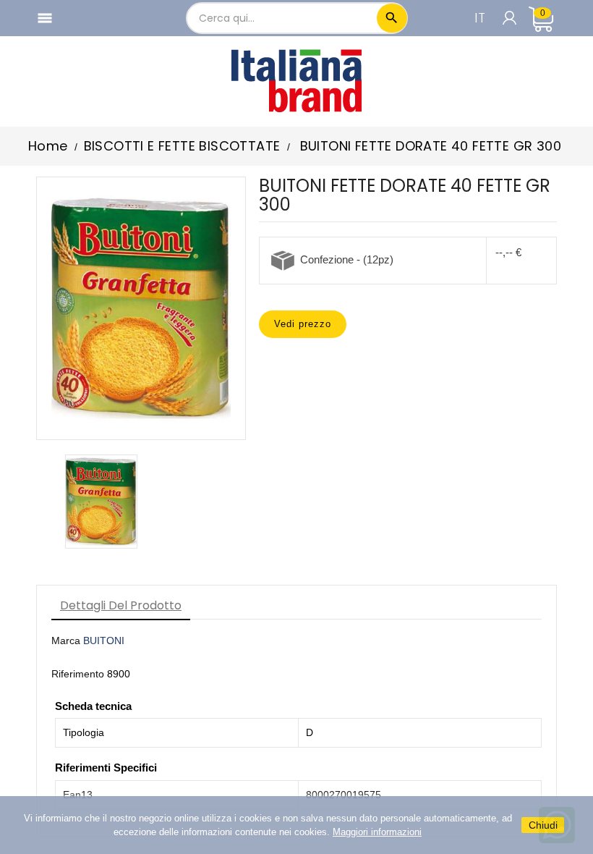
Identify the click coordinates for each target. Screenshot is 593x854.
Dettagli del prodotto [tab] (121, 605)
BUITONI (103, 640)
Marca (65, 640)
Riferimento (77, 674)
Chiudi (543, 825)
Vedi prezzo (302, 323)
